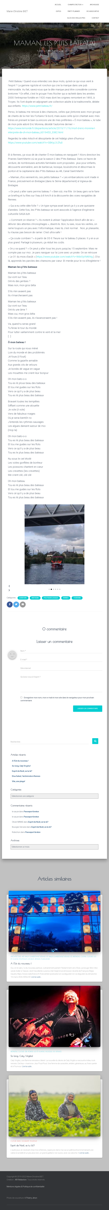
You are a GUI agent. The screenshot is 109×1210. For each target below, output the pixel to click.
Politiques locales (51, 598)
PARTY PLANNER (74, 11)
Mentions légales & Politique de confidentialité (25, 1187)
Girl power (29, 1051)
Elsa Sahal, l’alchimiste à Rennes (26, 776)
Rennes (65, 598)
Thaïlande (45, 959)
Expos (58, 11)
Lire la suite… (36, 977)
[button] (49, 589)
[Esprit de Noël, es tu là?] (54, 1106)
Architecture (16, 956)
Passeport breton (31, 811)
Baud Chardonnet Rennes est (36, 956)
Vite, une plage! (18, 781)
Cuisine (83, 956)
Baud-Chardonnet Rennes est (60, 956)
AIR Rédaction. (21, 1180)
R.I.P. (54, 1051)
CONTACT (95, 18)
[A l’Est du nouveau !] (54, 921)
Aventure (23, 598)
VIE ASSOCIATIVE (92, 11)
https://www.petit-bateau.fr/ (37, 105)
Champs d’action (75, 5)
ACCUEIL (58, 5)
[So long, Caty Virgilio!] (54, 1016)
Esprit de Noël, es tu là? (22, 771)
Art (23, 956)
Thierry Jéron (31, 1198)
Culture (90, 956)
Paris (19, 1141)
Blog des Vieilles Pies (76, 18)
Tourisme (77, 598)
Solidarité (25, 1141)
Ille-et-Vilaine (39, 1051)
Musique (48, 1051)
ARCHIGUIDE (94, 5)
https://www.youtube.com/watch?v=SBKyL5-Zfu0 (35, 142)
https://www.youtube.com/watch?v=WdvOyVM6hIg (64, 256)
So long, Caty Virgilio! (21, 766)
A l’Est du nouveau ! (20, 761)
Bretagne (35, 598)
